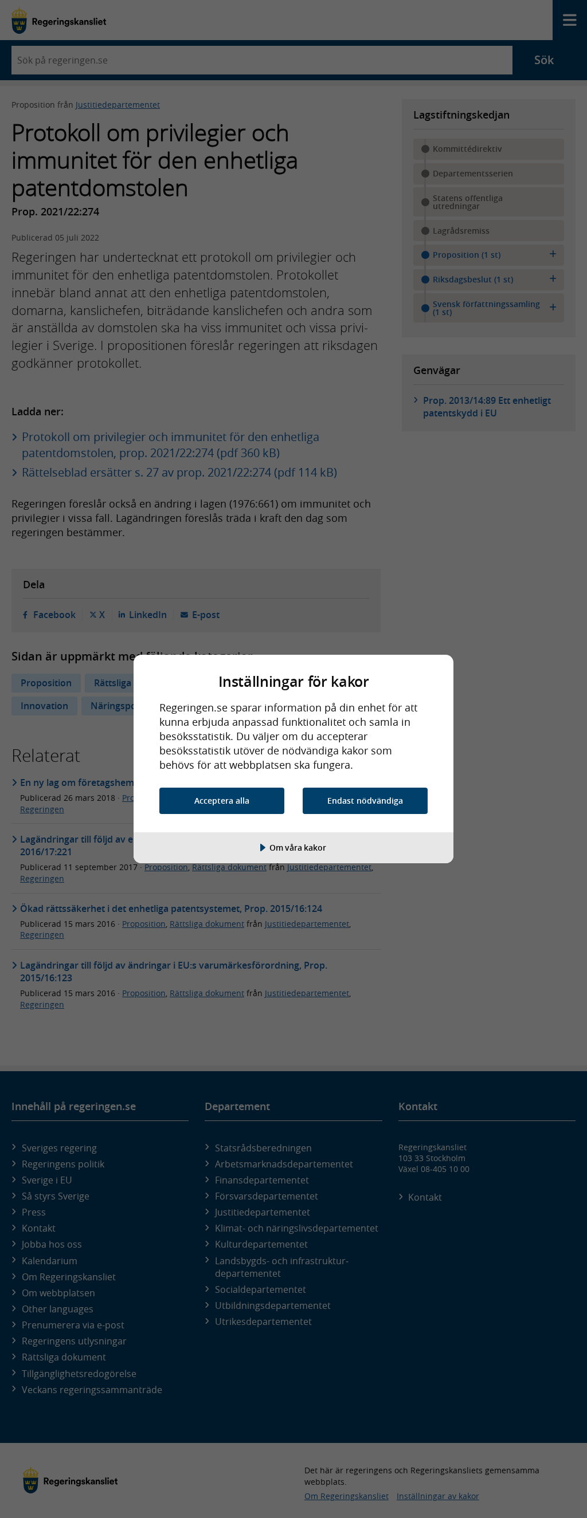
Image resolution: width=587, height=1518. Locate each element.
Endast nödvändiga (365, 800)
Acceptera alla (221, 800)
